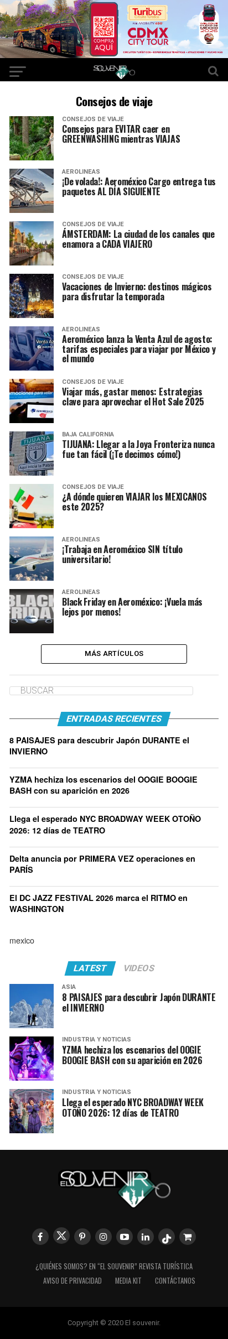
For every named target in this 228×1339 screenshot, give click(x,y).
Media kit (128, 1280)
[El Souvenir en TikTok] (166, 1236)
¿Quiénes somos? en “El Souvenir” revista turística (114, 1266)
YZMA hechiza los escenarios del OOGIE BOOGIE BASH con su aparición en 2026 (103, 785)
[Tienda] (187, 1236)
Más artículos (114, 653)
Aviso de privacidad (72, 1280)
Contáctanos (175, 1280)
